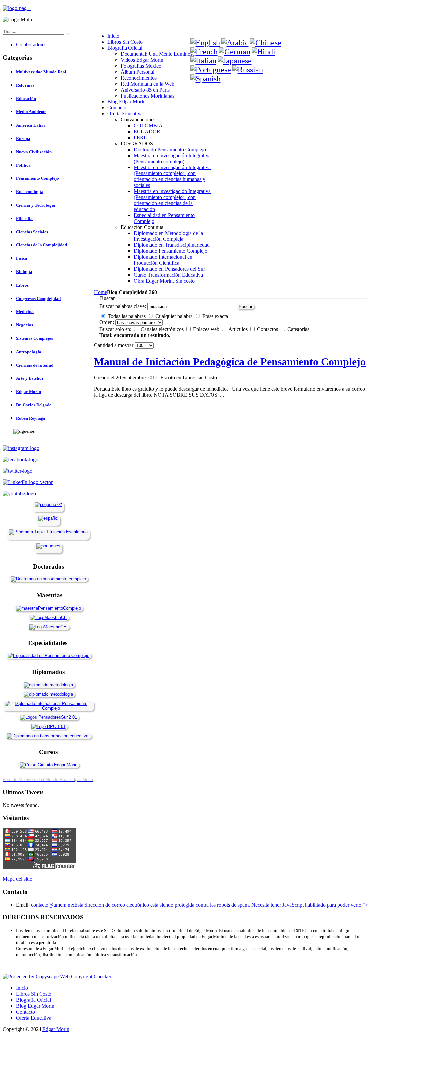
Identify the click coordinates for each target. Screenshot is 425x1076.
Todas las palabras (127, 316)
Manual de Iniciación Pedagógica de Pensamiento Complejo (230, 362)
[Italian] (203, 60)
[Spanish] (205, 78)
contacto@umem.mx (52, 905)
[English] (205, 42)
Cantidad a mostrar (114, 345)
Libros (22, 285)
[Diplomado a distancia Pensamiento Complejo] (48, 708)
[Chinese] (265, 42)
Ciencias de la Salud (34, 365)
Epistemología (29, 191)
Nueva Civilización (34, 151)
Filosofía (24, 218)
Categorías (298, 329)
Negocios (24, 324)
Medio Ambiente (31, 111)
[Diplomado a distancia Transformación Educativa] (47, 735)
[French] (204, 51)
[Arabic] (235, 42)
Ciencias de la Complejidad (41, 244)
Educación (26, 98)
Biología (24, 271)
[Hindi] (263, 51)
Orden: (106, 322)
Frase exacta (215, 316)
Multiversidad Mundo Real (41, 71)
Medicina (25, 311)
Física (21, 258)
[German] (234, 51)
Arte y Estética (29, 378)
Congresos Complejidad (38, 298)
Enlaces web (207, 329)
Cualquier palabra (174, 316)
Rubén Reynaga (30, 418)
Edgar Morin (28, 391)
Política (23, 165)
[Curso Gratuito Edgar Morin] (48, 764)
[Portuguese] (210, 69)
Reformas (25, 85)
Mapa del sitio (17, 879)
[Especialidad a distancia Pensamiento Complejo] (48, 655)
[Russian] (247, 69)
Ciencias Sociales (32, 231)
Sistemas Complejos (34, 338)
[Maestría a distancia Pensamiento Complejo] (48, 608)
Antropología (28, 351)
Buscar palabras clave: (122, 306)
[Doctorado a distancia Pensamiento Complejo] (48, 578)
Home (100, 292)
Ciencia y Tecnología (35, 205)
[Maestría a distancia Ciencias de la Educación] (48, 617)
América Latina (31, 125)
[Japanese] (235, 60)
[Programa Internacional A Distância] (48, 545)
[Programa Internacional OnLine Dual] (48, 518)
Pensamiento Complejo (37, 178)
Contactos (268, 329)
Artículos (238, 329)
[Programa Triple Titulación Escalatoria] (48, 531)
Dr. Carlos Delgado (34, 404)
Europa (23, 138)
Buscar (245, 306)
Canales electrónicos (163, 329)
